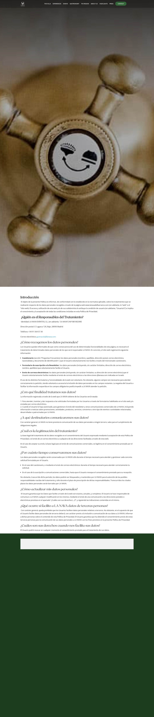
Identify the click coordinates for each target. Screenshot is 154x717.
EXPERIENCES (57, 4)
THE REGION (85, 4)
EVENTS (65, 4)
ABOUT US (94, 4)
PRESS (111, 4)
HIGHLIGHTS (104, 4)
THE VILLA (47, 4)
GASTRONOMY (74, 4)
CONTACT (121, 4)
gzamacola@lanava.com (46, 336)
